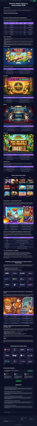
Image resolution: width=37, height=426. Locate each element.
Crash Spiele (22, 177)
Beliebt (6, 177)
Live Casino (14, 177)
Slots (29, 177)
